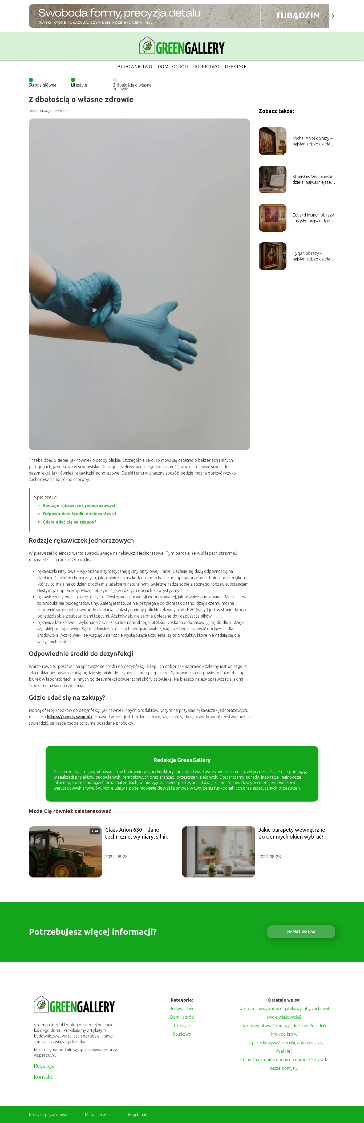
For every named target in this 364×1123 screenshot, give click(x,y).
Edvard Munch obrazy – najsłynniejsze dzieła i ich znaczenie (314, 218)
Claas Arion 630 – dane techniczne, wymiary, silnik (136, 833)
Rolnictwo (206, 66)
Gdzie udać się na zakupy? (69, 522)
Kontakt (43, 1077)
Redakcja (44, 1066)
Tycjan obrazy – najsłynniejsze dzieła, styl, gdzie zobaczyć (312, 256)
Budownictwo (135, 66)
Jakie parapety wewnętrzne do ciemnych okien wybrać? (291, 833)
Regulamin (137, 1114)
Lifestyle (235, 66)
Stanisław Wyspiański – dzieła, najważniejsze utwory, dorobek (314, 179)
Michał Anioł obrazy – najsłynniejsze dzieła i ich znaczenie (313, 141)
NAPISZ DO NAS (301, 932)
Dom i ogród (173, 66)
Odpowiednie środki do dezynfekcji (79, 513)
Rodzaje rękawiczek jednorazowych (79, 505)
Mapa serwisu (98, 1114)
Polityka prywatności (48, 1114)
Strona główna (42, 85)
